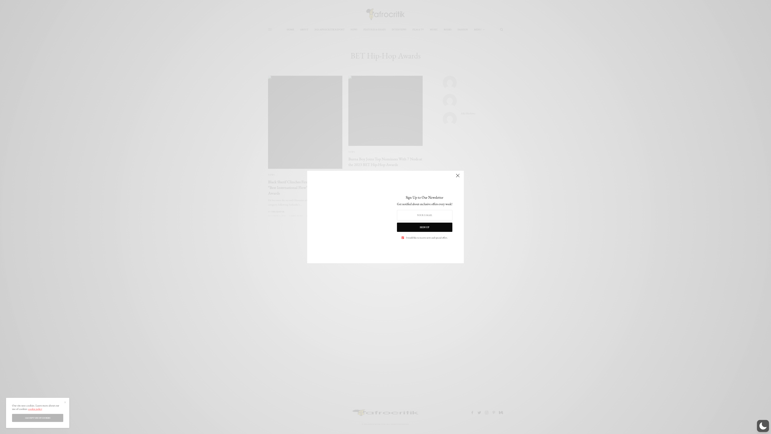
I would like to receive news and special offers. (427, 237)
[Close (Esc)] (458, 177)
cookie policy (35, 409)
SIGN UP (424, 227)
